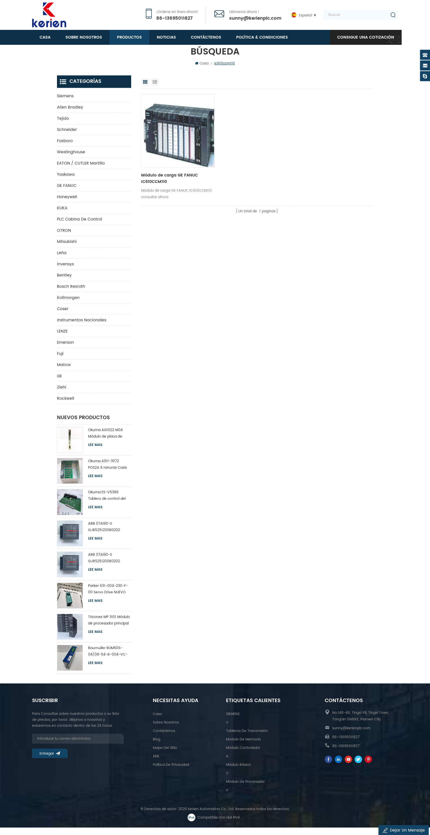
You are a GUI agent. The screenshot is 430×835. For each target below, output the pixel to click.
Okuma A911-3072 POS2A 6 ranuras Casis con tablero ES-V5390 (107, 464)
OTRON (64, 230)
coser (62, 309)
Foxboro (65, 141)
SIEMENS (233, 714)
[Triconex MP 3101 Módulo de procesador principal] (70, 626)
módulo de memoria (243, 739)
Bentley (64, 275)
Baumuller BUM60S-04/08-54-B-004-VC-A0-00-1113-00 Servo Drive (108, 651)
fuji (60, 353)
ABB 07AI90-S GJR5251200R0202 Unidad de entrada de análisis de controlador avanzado (107, 527)
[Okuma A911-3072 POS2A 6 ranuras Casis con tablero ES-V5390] (70, 471)
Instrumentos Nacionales (81, 320)
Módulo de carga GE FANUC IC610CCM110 (169, 178)
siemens (65, 96)
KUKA (62, 208)
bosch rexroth (71, 286)
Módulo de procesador (245, 781)
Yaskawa (66, 174)
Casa (45, 37)
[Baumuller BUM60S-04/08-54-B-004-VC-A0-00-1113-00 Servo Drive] (70, 657)
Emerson (65, 342)
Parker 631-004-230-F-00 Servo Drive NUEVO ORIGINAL (108, 589)
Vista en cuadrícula (145, 82)
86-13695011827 (174, 18)
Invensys (65, 264)
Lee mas (95, 445)
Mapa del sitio (165, 748)
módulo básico (238, 765)
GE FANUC (66, 185)
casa (157, 714)
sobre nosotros (83, 37)
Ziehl (61, 387)
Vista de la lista (155, 82)
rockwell (65, 398)
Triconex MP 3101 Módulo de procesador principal (109, 620)
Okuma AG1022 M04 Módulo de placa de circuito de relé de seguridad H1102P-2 (105, 433)
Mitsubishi (67, 241)
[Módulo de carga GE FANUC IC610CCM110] (178, 130)
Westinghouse (71, 152)
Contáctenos (206, 37)
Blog (156, 739)
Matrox (64, 365)
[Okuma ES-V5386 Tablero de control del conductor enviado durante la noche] (70, 502)
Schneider (67, 129)
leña (61, 253)
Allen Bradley (70, 107)
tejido (63, 118)
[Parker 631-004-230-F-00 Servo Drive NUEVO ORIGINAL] (70, 595)
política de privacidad (171, 765)
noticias (166, 37)
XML (156, 756)
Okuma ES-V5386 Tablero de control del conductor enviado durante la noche (107, 495)
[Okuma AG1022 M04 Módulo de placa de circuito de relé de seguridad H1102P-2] (70, 439)
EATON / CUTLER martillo (81, 163)
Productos (129, 37)
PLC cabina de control (79, 219)
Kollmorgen (68, 297)
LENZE (62, 331)
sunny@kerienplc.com (255, 18)
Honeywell (67, 197)
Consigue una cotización (365, 37)
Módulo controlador (243, 748)
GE (59, 376)
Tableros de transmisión (247, 731)
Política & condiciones (262, 37)
